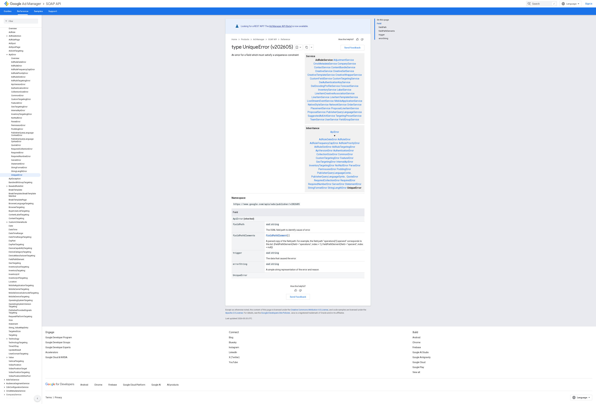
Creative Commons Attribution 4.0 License (309, 310)
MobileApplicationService (348, 100)
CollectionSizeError (326, 154)
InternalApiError (344, 161)
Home (234, 39)
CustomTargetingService (346, 78)
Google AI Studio (421, 352)
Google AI (156, 385)
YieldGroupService (349, 119)
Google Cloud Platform (134, 385)
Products (245, 39)
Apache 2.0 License (234, 313)
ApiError (334, 131)
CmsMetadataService (325, 63)
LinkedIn (233, 352)
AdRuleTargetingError (343, 146)
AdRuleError (344, 139)
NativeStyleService (318, 104)
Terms (48, 397)
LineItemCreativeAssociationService (334, 93)
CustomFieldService (321, 78)
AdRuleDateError (328, 139)
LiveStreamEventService (320, 100)
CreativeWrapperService (348, 74)
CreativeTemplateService (321, 74)
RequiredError (347, 180)
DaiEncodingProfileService (325, 86)
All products (173, 385)
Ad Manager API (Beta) (280, 26)
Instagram (234, 347)
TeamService (317, 119)
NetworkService (338, 104)
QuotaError (352, 176)
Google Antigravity (422, 357)
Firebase (417, 347)
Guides (7, 11)
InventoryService (327, 89)
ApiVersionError (324, 150)
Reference (22, 11)
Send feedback (352, 47)
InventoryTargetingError (321, 165)
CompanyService (347, 63)
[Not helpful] (362, 39)
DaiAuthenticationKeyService (334, 82)
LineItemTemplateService (344, 97)
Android (416, 337)
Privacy (58, 397)
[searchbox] (21, 21)
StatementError (353, 184)
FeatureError (346, 158)
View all (416, 372)
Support (52, 11)
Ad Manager (31, 4)
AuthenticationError (343, 150)
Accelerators (51, 352)
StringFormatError (317, 187)
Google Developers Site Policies (275, 313)
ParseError (354, 165)
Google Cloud (419, 362)
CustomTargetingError (327, 158)
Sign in (588, 3)
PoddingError (344, 169)
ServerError (338, 184)
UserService (331, 119)
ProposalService (316, 112)
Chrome (416, 342)
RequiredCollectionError (327, 180)
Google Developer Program (58, 337)
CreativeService (323, 71)
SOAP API (53, 4)
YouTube (233, 362)
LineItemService (320, 97)
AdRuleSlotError (323, 146)
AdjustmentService (343, 59)
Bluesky (233, 342)
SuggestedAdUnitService (321, 115)
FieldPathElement (276, 235)
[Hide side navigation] (37, 398)
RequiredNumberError (320, 184)
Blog (231, 337)
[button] (20, 36)
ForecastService (349, 86)
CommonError (345, 154)
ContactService (322, 67)
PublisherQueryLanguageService (344, 112)
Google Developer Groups (57, 342)
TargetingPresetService (348, 115)
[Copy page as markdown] (306, 47)
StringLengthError (337, 187)
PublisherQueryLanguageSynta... (328, 176)
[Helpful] (357, 39)
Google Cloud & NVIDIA (56, 357)
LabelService (344, 89)
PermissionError (327, 169)
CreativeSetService (343, 71)
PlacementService (320, 108)
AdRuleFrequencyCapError (324, 143)
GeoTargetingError (326, 161)
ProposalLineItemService (345, 108)
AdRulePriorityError (349, 143)
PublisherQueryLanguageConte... (334, 172)
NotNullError (341, 165)
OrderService (354, 104)
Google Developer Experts (58, 347)
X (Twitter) (234, 357)
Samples (38, 11)
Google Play (418, 367)
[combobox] (541, 4)
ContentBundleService (343, 67)
